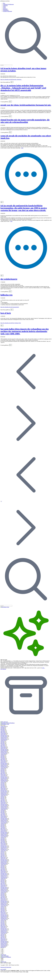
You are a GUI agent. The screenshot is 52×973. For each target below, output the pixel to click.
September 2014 (4, 890)
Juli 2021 (2, 796)
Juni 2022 (3, 783)
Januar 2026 (3, 734)
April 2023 (3, 772)
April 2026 (3, 731)
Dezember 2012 (4, 915)
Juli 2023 (2, 768)
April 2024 (3, 758)
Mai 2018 (3, 840)
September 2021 (4, 794)
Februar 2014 (3, 898)
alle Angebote (3, 669)
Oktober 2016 (3, 862)
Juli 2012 (2, 920)
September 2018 (4, 835)
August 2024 (3, 754)
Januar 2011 (3, 940)
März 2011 (3, 938)
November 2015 (4, 874)
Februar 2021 (3, 802)
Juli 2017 (2, 851)
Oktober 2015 (3, 875)
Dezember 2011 (4, 928)
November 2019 (4, 819)
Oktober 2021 (3, 793)
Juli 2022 (2, 782)
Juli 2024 (2, 755)
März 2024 (3, 759)
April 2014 (3, 896)
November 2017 (4, 847)
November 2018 (4, 833)
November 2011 (4, 929)
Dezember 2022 (4, 777)
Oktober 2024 (3, 751)
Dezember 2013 (4, 901)
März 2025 (3, 745)
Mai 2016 (3, 867)
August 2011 (3, 933)
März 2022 (3, 787)
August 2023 (3, 767)
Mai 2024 (3, 757)
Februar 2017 (3, 857)
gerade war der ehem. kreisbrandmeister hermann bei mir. (26, 105)
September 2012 (4, 918)
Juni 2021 (3, 797)
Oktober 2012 (3, 917)
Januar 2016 (3, 872)
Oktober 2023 (3, 765)
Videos (4, 7)
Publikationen (6, 10)
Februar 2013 (3, 912)
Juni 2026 (3, 728)
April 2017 (3, 855)
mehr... (43, 667)
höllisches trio (6, 295)
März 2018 (3, 842)
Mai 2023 (3, 771)
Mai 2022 (3, 785)
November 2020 (4, 805)
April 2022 (3, 786)
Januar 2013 (3, 913)
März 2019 (3, 828)
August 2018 (3, 836)
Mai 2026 (3, 729)
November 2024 (4, 750)
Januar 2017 (3, 858)
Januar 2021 (3, 803)
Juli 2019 (2, 824)
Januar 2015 (3, 886)
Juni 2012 (3, 921)
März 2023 (3, 773)
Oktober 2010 (3, 943)
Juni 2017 (3, 852)
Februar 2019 (3, 829)
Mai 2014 (3, 895)
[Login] (2, 960)
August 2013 (3, 905)
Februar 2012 (3, 926)
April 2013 (3, 910)
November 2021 (4, 791)
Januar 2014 (3, 900)
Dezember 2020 (4, 804)
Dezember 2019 (4, 818)
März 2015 (3, 883)
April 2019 (3, 827)
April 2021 (3, 800)
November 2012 (4, 916)
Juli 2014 (2, 893)
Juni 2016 (3, 866)
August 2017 (3, 850)
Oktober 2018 (3, 834)
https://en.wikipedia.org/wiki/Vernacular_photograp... (11, 79)
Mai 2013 (3, 909)
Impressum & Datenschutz (6, 967)
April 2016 (3, 869)
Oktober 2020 (3, 806)
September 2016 (4, 863)
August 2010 (3, 946)
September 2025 (4, 739)
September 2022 (4, 780)
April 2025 (3, 744)
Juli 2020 (2, 810)
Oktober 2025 (3, 737)
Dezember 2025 (4, 735)
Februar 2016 (3, 871)
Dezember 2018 (4, 832)
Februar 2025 (3, 747)
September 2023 (4, 766)
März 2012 (3, 925)
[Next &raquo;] (26, 552)
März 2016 (3, 870)
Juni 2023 (3, 770)
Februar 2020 (3, 816)
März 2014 (3, 897)
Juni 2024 (3, 756)
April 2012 (3, 924)
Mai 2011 (3, 935)
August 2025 (3, 740)
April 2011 (3, 936)
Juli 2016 (2, 865)
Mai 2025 (3, 743)
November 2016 (4, 860)
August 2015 (3, 878)
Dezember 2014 (4, 887)
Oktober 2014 (3, 889)
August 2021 (3, 795)
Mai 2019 (3, 826)
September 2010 (4, 944)
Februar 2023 (3, 774)
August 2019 (3, 823)
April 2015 (3, 882)
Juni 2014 (3, 894)
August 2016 (3, 864)
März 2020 (3, 814)
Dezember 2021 (4, 790)
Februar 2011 (3, 939)
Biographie (5, 9)
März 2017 (3, 856)
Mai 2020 (3, 812)
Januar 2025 (3, 748)
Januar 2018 (3, 844)
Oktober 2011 (3, 931)
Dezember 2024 (4, 749)
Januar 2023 (3, 775)
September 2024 (4, 752)
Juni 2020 (3, 811)
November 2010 (4, 942)
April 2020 (3, 813)
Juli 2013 (2, 906)
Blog (4, 3)
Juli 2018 (2, 837)
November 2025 (4, 736)
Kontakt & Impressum (7, 11)
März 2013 (3, 911)
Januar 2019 (3, 831)
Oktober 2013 (3, 903)
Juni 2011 (3, 934)
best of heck (6, 313)
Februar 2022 (3, 788)
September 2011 (4, 932)
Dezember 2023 (4, 763)
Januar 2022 (3, 789)
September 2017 (4, 849)
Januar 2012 (3, 927)
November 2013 (4, 902)
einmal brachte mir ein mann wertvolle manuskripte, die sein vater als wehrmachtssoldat (25, 121)
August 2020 (3, 809)
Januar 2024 (3, 762)
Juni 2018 (3, 839)
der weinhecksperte (9, 279)
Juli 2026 (2, 727)
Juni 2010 (3, 947)
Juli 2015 (2, 879)
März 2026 (3, 732)
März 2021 (3, 801)
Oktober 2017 (3, 848)
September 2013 (4, 904)
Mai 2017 (3, 854)
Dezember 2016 (4, 859)
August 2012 (3, 919)
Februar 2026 (3, 733)
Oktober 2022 (3, 779)
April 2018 (3, 841)
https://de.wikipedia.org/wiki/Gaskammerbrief (10, 307)
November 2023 (4, 764)
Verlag (4, 6)
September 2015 (4, 877)
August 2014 (3, 892)
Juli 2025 (2, 741)
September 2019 (4, 821)
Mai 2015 (3, 881)
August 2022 (3, 781)
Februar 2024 (3, 760)
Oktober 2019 (3, 820)
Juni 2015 (3, 880)
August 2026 (3, 726)
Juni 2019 (3, 825)
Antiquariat (5, 5)
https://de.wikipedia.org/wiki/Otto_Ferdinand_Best (11, 323)
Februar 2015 (3, 885)
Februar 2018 (3, 843)
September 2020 (4, 808)
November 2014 (4, 888)
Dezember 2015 (4, 873)
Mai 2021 (3, 798)
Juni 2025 (3, 742)
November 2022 (4, 778)
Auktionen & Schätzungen (8, 4)
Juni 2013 (3, 908)
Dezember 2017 (4, 846)
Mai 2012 (3, 923)
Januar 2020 (3, 817)
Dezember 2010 (4, 941)
